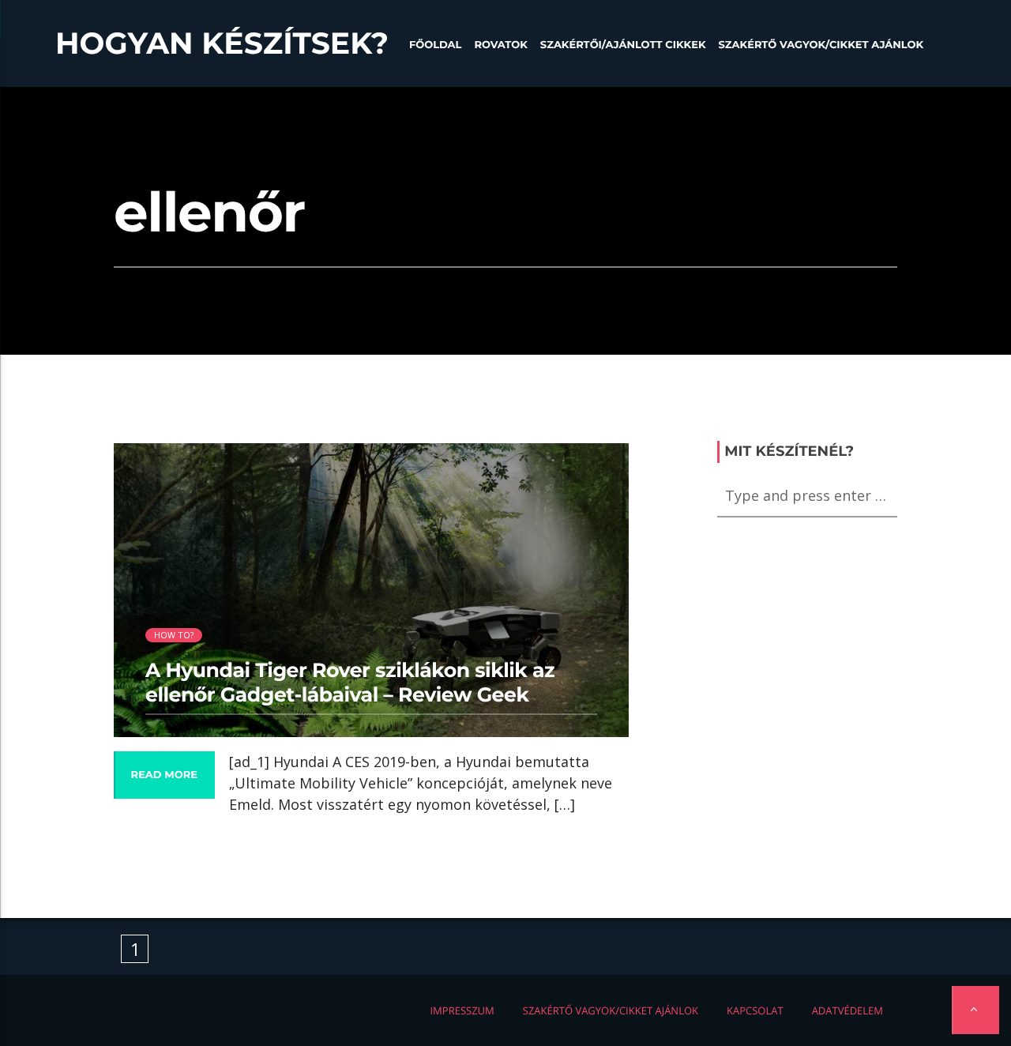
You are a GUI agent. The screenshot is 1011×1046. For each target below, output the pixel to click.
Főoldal (435, 45)
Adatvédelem (847, 1010)
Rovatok (500, 45)
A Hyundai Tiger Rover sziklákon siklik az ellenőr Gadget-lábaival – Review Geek (349, 682)
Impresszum (462, 1010)
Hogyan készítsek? (222, 43)
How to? (174, 635)
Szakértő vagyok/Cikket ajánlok (821, 45)
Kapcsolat (755, 1010)
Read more (164, 775)
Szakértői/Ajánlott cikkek (623, 45)
